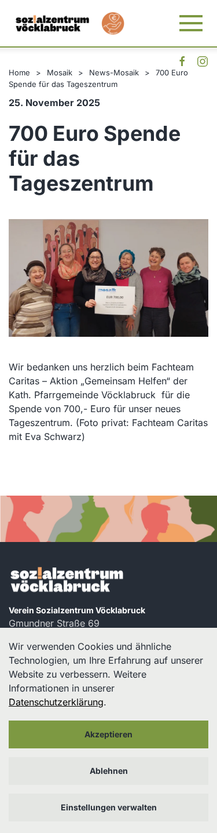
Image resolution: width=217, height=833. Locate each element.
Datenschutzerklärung (56, 702)
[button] (191, 23)
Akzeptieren (108, 734)
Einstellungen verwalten (109, 807)
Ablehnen (109, 771)
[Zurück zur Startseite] (52, 23)
